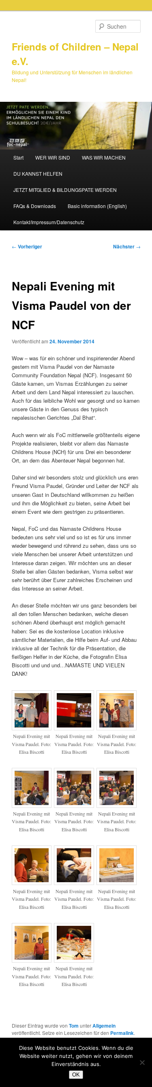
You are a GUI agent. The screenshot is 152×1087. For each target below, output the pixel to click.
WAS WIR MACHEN (104, 157)
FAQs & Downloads (34, 205)
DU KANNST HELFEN (37, 173)
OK (76, 1075)
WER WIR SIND (52, 157)
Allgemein (104, 1025)
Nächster (127, 246)
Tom (74, 1025)
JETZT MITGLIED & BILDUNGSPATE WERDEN (65, 189)
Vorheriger (27, 246)
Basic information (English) (97, 205)
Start (18, 157)
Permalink (122, 1033)
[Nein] (142, 1062)
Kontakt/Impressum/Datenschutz (48, 222)
